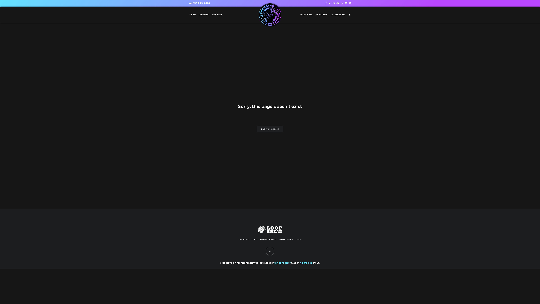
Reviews (217, 14)
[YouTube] (338, 3)
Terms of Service (268, 239)
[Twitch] (342, 3)
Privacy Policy (286, 239)
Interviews (338, 14)
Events (204, 14)
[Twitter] (330, 3)
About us (243, 239)
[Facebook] (326, 3)
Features (322, 14)
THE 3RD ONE (306, 263)
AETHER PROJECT (282, 263)
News (192, 14)
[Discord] (346, 3)
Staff (254, 239)
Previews (306, 14)
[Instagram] (334, 3)
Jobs (298, 239)
